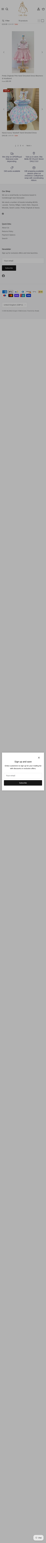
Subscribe (23, 783)
